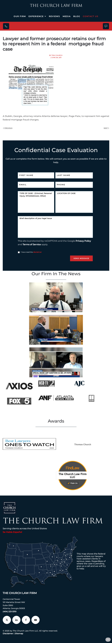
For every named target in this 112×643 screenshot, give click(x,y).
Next (106, 128)
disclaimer (37, 252)
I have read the (31, 252)
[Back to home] (56, 5)
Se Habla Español (12, 532)
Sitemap (19, 633)
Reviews (54, 16)
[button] (108, 640)
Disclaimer (8, 633)
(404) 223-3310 (9, 611)
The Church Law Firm (20, 593)
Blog (76, 16)
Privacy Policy (83, 241)
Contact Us (90, 16)
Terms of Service (32, 244)
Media (67, 16)
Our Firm (20, 16)
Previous (8, 128)
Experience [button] (36, 16)
